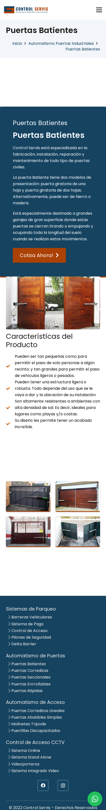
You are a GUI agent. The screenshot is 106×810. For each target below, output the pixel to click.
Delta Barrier (23, 644)
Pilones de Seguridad (30, 637)
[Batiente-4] (28, 496)
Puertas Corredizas (29, 670)
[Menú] (99, 10)
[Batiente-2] (28, 532)
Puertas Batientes (28, 664)
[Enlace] (26, 10)
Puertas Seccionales (30, 677)
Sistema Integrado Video (34, 771)
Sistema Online (25, 750)
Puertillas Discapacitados (35, 730)
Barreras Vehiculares (31, 617)
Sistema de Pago (27, 624)
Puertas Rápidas (26, 691)
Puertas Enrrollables (30, 684)
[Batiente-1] (77, 532)
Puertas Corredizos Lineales (37, 710)
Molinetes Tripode (28, 724)
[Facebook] (43, 785)
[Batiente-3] (77, 496)
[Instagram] (63, 785)
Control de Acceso (29, 630)
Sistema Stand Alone (30, 757)
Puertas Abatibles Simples (36, 717)
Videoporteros (24, 764)
